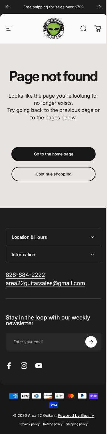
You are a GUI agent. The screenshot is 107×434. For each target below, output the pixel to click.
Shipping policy (75, 424)
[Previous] (8, 7)
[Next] (99, 7)
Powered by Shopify (74, 415)
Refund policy (50, 424)
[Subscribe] (86, 342)
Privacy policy (27, 424)
